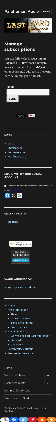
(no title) (12, 221)
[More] (51, 419)
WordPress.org (16, 156)
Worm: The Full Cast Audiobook (30, 335)
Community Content (20, 348)
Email (10, 86)
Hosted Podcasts (17, 331)
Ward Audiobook (17, 309)
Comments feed (17, 152)
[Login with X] (13, 195)
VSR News (17, 344)
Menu (46, 11)
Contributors (19, 327)
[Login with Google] (19, 195)
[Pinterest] (32, 419)
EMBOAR (16, 340)
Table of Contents (22, 322)
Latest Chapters (20, 318)
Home (11, 305)
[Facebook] (14, 419)
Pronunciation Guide (20, 353)
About (14, 314)
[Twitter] (23, 419)
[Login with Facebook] (7, 195)
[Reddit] (42, 419)
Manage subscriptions (21, 287)
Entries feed (15, 147)
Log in (11, 143)
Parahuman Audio (21, 11)
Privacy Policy (16, 190)
